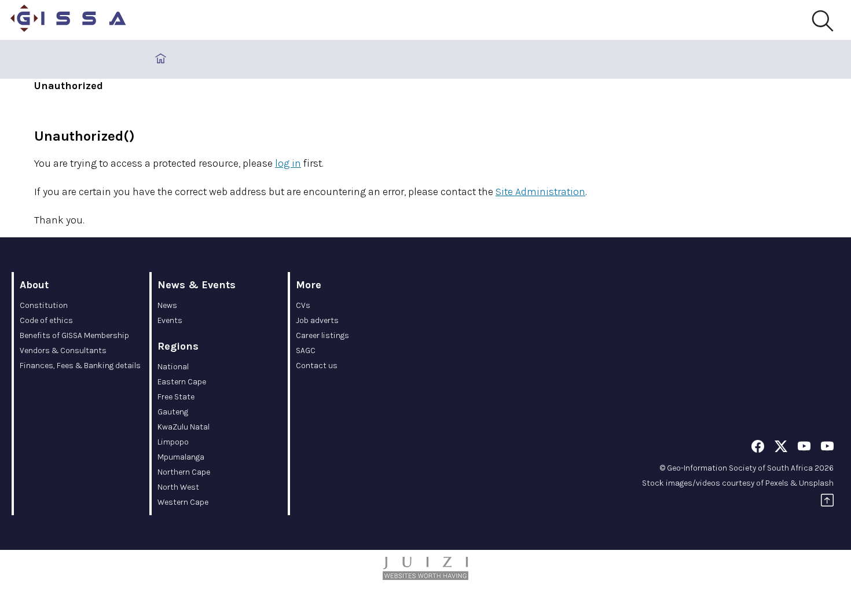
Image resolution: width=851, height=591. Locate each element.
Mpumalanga (180, 457)
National (173, 367)
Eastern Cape (181, 382)
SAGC (306, 350)
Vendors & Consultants (63, 350)
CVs (303, 305)
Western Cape (182, 502)
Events (169, 320)
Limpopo (173, 442)
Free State (176, 397)
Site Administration (540, 191)
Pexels (776, 483)
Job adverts (317, 320)
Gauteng (172, 412)
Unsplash (816, 483)
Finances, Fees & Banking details (80, 365)
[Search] (822, 21)
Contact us (317, 365)
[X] (781, 448)
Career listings (322, 335)
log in (288, 163)
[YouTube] (804, 448)
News (167, 305)
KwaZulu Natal (183, 427)
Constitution (44, 305)
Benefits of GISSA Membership (74, 335)
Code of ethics (46, 320)
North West (178, 487)
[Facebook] (757, 448)
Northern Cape (183, 472)
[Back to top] (827, 502)
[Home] (68, 20)
